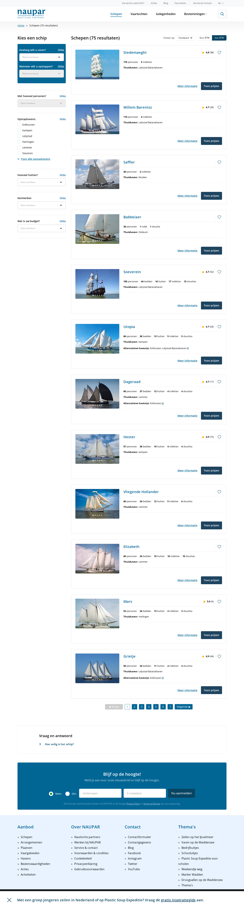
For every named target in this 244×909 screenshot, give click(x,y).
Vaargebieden (30, 853)
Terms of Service (151, 803)
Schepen (116, 14)
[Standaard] (185, 38)
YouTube (134, 869)
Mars (127, 601)
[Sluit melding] (9, 900)
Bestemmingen (194, 14)
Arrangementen (31, 842)
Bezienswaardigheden (35, 864)
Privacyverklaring (85, 864)
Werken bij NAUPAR (87, 842)
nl (219, 3)
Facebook (134, 853)
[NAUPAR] (31, 14)
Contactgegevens (139, 842)
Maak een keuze (30, 57)
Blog (165, 3)
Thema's (187, 885)
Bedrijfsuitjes (190, 848)
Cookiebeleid (83, 858)
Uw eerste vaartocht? (133, 3)
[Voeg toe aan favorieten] (219, 52)
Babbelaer (132, 217)
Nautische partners (87, 837)
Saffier (129, 162)
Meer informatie (187, 86)
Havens (26, 858)
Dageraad (131, 381)
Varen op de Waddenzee (197, 842)
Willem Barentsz (137, 107)
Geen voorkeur (28, 103)
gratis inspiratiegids (178, 900)
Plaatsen (26, 848)
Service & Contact (202, 3)
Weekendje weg (191, 869)
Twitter (132, 864)
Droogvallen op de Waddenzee (202, 880)
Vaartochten (139, 14)
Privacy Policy (133, 803)
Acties (154, 3)
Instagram (135, 858)
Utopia (129, 326)
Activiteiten (28, 874)
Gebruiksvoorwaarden (89, 869)
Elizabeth (131, 546)
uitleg (61, 49)
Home (21, 25)
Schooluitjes (189, 853)
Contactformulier (139, 837)
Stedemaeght (135, 52)
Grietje (129, 656)
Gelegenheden (166, 14)
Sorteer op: (169, 37)
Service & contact (86, 848)
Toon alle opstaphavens (35, 159)
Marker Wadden (192, 874)
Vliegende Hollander (141, 491)
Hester (129, 436)
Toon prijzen (211, 86)
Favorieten (180, 3)
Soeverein (132, 271)
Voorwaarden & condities (91, 853)
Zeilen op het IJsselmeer (197, 837)
